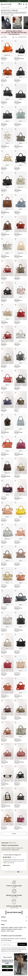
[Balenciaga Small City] (20, 135)
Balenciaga (3, 57)
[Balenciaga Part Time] (20, 597)
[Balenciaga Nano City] (7, 135)
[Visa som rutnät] (13, 37)
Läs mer (11, 14)
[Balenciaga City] (7, 70)
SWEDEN (16, 927)
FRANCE (20, 929)
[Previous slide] (6, 872)
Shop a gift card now (14, 34)
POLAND (12, 931)
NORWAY (21, 927)
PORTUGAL (3, 931)
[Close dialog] (26, 954)
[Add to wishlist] (2, 41)
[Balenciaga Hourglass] (20, 245)
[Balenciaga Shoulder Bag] (20, 48)
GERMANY (3, 929)
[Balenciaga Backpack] (7, 421)
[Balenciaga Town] (7, 48)
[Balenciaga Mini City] (20, 223)
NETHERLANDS (9, 929)
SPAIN (8, 931)
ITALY (25, 927)
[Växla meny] (26, 4)
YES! (7, 966)
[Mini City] (20, 399)
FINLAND (15, 929)
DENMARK (11, 927)
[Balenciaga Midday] (20, 114)
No (7, 970)
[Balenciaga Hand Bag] (7, 201)
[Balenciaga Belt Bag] (7, 773)
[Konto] (21, 4)
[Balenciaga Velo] (20, 201)
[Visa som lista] (16, 37)
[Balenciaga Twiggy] (20, 92)
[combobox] (14, 7)
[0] (18, 4)
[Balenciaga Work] (7, 114)
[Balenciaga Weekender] (20, 443)
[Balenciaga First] (7, 158)
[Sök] (26, 7)
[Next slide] (21, 872)
